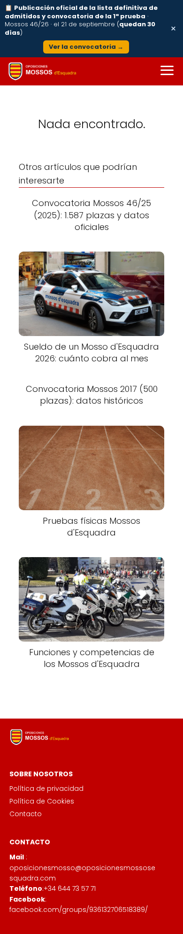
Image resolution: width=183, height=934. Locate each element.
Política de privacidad (46, 788)
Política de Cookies (41, 801)
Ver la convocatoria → (86, 46)
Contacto (25, 814)
